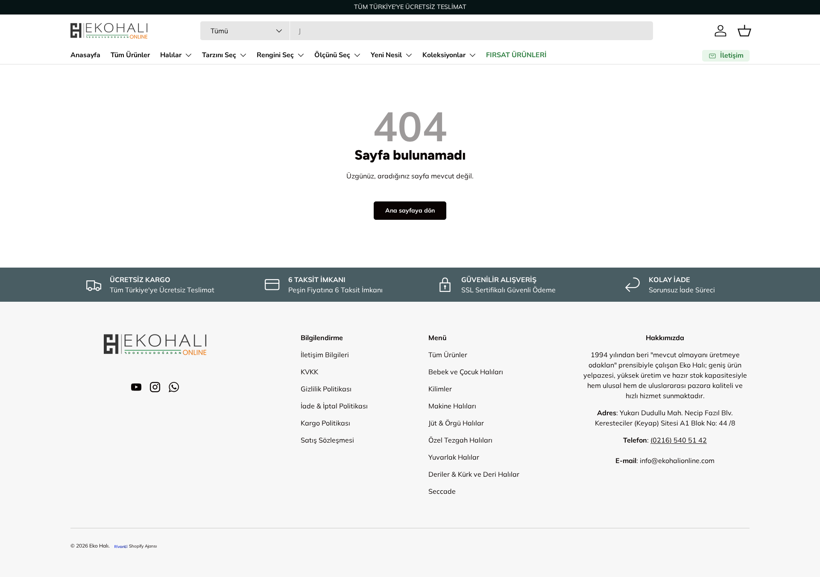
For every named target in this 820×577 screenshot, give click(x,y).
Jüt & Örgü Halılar (456, 423)
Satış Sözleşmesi (327, 440)
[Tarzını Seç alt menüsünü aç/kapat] (243, 55)
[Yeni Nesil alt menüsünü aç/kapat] (409, 55)
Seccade (442, 491)
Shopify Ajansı (143, 546)
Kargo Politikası (325, 423)
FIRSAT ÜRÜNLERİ (516, 55)
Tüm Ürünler (130, 55)
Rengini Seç (275, 55)
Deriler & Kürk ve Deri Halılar (473, 474)
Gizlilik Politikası (326, 389)
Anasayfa (85, 55)
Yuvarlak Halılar (453, 457)
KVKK (309, 371)
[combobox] (426, 30)
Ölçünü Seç (332, 55)
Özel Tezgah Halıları (460, 440)
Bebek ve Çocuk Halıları (465, 371)
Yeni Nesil (386, 55)
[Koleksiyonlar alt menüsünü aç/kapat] (472, 55)
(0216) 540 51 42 (678, 440)
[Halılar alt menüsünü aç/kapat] (188, 55)
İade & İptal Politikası (334, 406)
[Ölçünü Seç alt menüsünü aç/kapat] (357, 55)
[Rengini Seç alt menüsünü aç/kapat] (301, 55)
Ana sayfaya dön (410, 210)
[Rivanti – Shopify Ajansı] (120, 546)
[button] (744, 30)
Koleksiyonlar (444, 55)
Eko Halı (98, 545)
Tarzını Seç (219, 55)
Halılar (171, 55)
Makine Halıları (452, 406)
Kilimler (440, 389)
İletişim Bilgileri (325, 354)
